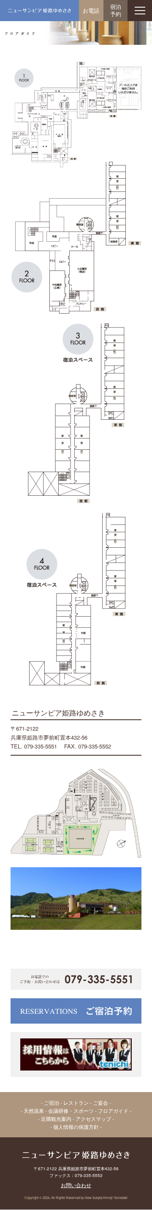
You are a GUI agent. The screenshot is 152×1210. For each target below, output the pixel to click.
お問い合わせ (76, 1184)
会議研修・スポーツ (71, 1110)
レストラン (76, 1102)
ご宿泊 (51, 1102)
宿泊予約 (115, 10)
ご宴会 (100, 1102)
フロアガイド (113, 1110)
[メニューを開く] (140, 10)
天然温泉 (34, 1110)
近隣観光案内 (56, 1118)
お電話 (91, 10)
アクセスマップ (93, 1118)
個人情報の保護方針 (76, 1126)
